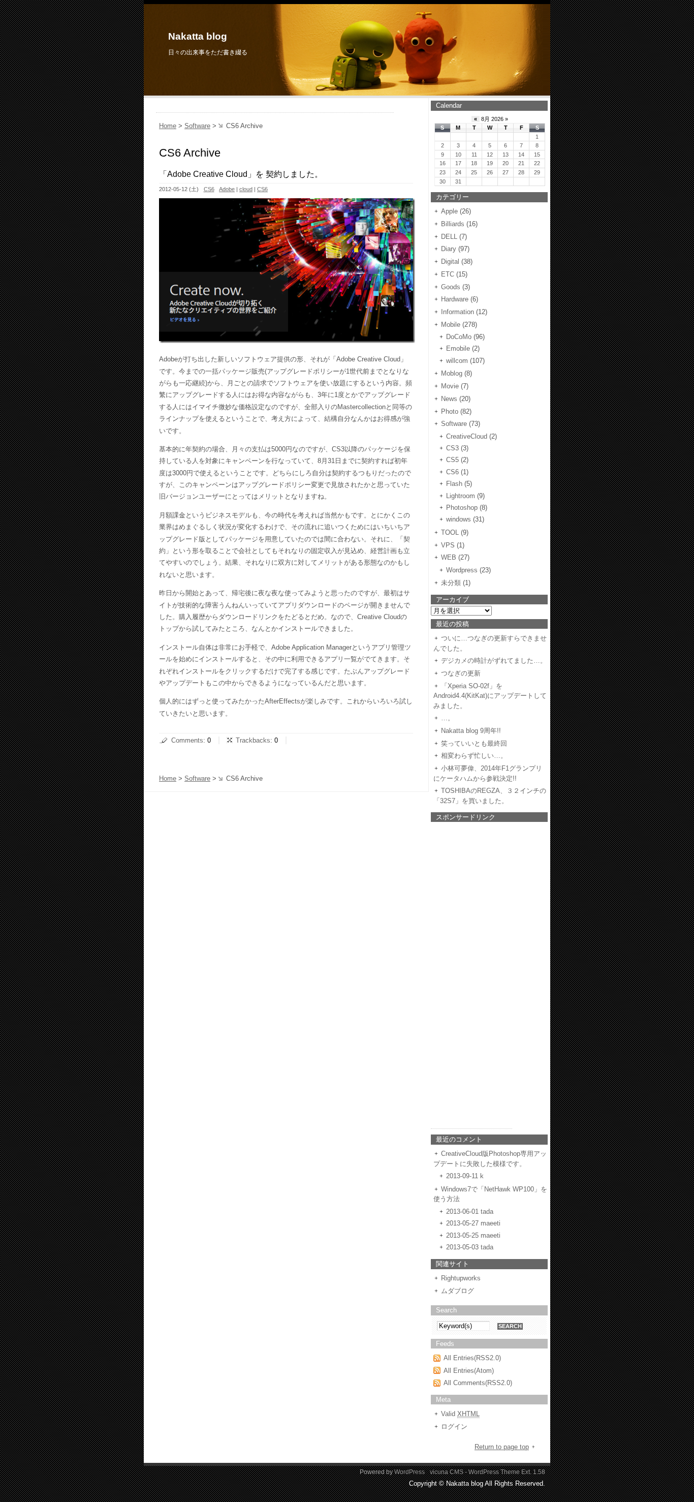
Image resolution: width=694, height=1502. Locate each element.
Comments (187, 740)
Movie (450, 386)
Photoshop (462, 507)
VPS (448, 545)
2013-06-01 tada (469, 1211)
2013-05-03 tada (469, 1247)
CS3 (452, 448)
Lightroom (460, 496)
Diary (448, 249)
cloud (246, 189)
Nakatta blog (197, 36)
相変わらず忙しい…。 (474, 755)
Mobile (450, 324)
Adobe (227, 189)
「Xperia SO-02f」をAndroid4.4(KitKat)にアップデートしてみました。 (490, 696)
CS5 (452, 460)
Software (197, 126)
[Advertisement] (275, 108)
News (449, 399)
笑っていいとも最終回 (474, 743)
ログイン (454, 1426)
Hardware (454, 299)
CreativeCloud (466, 436)
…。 (447, 718)
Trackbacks (253, 740)
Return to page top (502, 1447)
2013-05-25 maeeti (473, 1235)
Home (167, 126)
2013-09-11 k (465, 1176)
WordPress (409, 1472)
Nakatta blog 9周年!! (471, 730)
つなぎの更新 (461, 673)
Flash (454, 483)
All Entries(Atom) (469, 1370)
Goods (450, 287)
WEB (448, 557)
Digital (450, 261)
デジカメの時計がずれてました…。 (494, 660)
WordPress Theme (494, 1472)
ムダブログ (457, 1291)
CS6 (209, 189)
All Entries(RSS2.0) (472, 1358)
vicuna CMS (446, 1472)
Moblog (451, 373)
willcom (457, 360)
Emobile (458, 348)
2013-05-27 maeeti (473, 1223)
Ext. (526, 1472)
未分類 (451, 583)
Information (457, 312)
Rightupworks (461, 1278)
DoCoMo (458, 337)
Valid (460, 1414)
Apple (449, 211)
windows (458, 519)
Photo (449, 411)
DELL (449, 236)
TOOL (450, 532)
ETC (447, 274)
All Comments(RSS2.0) (478, 1383)
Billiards (452, 224)
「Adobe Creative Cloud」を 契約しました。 (241, 174)
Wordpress (462, 570)
